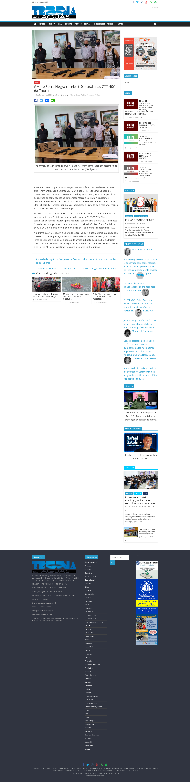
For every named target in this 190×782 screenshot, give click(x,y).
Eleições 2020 (90, 612)
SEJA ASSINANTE (121, 771)
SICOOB (88, 728)
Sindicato (129, 216)
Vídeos (87, 749)
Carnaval (88, 583)
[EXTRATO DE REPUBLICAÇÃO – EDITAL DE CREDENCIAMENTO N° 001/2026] (131, 135)
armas (65, 95)
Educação (138, 493)
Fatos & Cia (89, 633)
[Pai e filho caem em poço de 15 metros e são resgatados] (106, 278)
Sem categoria (90, 721)
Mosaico (88, 671)
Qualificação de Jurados (93, 707)
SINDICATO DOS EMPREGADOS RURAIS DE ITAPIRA (147, 125)
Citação (87, 587)
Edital (87, 24)
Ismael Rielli (89, 647)
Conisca (88, 590)
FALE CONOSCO (133, 771)
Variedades (89, 745)
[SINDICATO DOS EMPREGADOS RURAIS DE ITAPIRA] (131, 122)
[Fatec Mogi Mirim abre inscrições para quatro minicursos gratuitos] (131, 528)
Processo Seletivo (91, 696)
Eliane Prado (147, 507)
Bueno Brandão (90, 580)
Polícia (52, 24)
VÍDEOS (110, 24)
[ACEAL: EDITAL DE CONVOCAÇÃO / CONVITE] (131, 153)
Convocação (89, 594)
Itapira (87, 650)
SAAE (87, 714)
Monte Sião (89, 668)
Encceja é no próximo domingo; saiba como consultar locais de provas (140, 500)
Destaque (129, 493)
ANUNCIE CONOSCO (108, 771)
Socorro (88, 738)
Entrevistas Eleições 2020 (94, 622)
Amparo (88, 566)
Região (87, 710)
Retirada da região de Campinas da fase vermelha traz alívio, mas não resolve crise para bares (74, 261)
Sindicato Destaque (141, 216)
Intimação (88, 643)
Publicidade (89, 700)
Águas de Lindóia (91, 562)
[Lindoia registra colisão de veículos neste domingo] (46, 278)
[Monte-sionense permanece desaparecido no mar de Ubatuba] (76, 278)
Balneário (88, 573)
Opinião (88, 682)
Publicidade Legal (91, 703)
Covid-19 (88, 598)
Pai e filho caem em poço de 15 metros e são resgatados (104, 296)
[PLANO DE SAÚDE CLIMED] (141, 195)
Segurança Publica (93, 95)
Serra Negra (89, 724)
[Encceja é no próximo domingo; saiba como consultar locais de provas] (141, 473)
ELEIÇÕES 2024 (99, 24)
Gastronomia (89, 636)
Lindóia (87, 657)
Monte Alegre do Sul (92, 664)
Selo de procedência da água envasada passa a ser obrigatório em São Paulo (78, 268)
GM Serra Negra (74, 95)
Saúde (87, 717)
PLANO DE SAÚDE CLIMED (139, 220)
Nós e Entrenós (90, 675)
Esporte (68, 24)
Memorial (88, 661)
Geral (60, 24)
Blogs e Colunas (91, 576)
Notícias (88, 678)
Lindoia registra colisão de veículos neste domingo (45, 295)
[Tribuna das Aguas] (34, 24)
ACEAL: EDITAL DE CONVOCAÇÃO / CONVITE (145, 156)
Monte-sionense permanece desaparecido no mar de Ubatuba (76, 296)
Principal (88, 693)
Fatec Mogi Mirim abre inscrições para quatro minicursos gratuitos (147, 531)
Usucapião (89, 742)
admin (57, 95)
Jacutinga (88, 654)
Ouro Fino (88, 686)
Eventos (78, 24)
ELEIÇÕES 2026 (90, 619)
